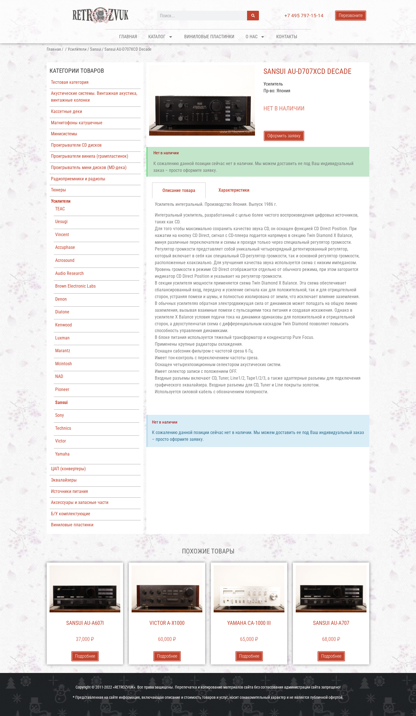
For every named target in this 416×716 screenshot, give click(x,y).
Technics (63, 428)
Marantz (62, 350)
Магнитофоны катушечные (76, 122)
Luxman (62, 338)
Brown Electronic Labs (75, 286)
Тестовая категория (70, 82)
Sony (59, 415)
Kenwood (63, 325)
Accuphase (65, 247)
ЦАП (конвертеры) (68, 468)
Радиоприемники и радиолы (78, 178)
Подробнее (85, 656)
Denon (61, 299)
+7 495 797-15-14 (303, 15)
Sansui (95, 49)
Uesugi (61, 221)
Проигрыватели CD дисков (76, 145)
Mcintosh (63, 363)
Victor (60, 441)
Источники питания (69, 491)
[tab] (179, 190)
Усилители (77, 49)
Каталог (157, 36)
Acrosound (64, 260)
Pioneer (62, 389)
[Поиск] (253, 15)
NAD (59, 376)
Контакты (286, 36)
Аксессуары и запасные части (79, 502)
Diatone (62, 312)
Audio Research (69, 273)
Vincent (62, 234)
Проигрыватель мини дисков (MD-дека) (88, 167)
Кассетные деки (66, 111)
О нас (252, 36)
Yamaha (62, 454)
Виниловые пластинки (209, 36)
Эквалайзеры (64, 480)
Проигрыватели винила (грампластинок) (89, 156)
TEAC (60, 208)
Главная (128, 36)
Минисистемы (64, 133)
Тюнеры (58, 190)
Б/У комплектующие (70, 513)
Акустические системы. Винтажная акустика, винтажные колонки (94, 97)
